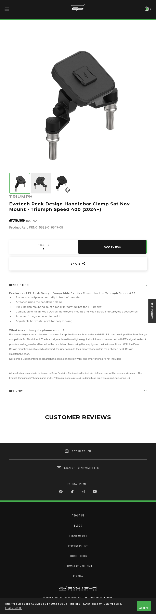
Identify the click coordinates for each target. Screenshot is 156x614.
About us (78, 515)
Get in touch (81, 451)
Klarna (78, 576)
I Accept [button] (143, 606)
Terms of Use (78, 535)
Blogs (78, 525)
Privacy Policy (78, 545)
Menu (7, 9)
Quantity (43, 245)
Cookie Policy (78, 556)
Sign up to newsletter (81, 467)
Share (76, 263)
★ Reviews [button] (152, 311)
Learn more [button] (13, 608)
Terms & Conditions (78, 566)
